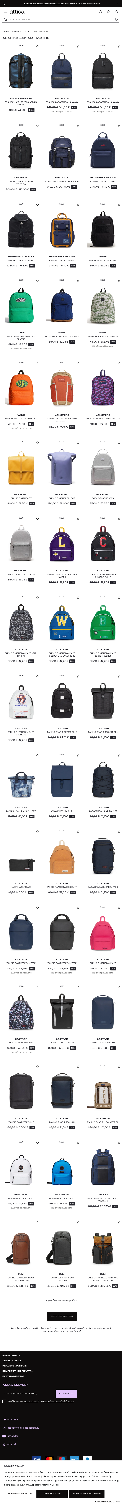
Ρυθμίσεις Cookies (17, 1494)
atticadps (12, 1419)
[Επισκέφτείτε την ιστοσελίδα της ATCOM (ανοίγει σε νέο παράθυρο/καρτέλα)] (107, 1502)
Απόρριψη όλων (52, 1494)
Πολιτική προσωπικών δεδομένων (58, 1401)
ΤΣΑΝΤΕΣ (26, 31)
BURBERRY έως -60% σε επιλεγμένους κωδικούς (44, 3)
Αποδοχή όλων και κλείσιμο (86, 1494)
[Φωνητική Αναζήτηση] (116, 19)
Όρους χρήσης (31, 1401)
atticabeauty (31, 1428)
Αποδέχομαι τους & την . (41, 1401)
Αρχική (5, 31)
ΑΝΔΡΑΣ (15, 31)
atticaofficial (14, 1428)
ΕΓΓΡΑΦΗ (64, 1394)
